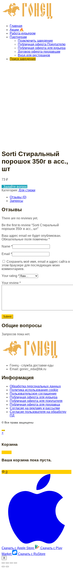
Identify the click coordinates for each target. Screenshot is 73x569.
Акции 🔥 (17, 29)
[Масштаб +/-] (15, 563)
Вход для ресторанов (34, 55)
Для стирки (27, 190)
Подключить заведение (35, 40)
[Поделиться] (7, 563)
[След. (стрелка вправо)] (7, 566)
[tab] (40, 197)
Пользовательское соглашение (33, 393)
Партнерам (18, 37)
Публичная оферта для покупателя (36, 401)
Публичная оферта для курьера (41, 48)
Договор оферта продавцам (39, 51)
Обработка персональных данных (35, 386)
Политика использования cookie (34, 390)
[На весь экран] (11, 563)
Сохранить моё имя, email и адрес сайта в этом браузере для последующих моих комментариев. (36, 265)
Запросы (16, 201)
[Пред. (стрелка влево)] (3, 566)
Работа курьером (22, 33)
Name (7, 246)
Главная (16, 26)
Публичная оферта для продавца (35, 404)
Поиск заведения (23, 59)
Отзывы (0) (18, 197)
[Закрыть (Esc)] (3, 563)
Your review (11, 283)
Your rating (10, 276)
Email (7, 254)
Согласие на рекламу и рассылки (35, 408)
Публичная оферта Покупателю (41, 44)
